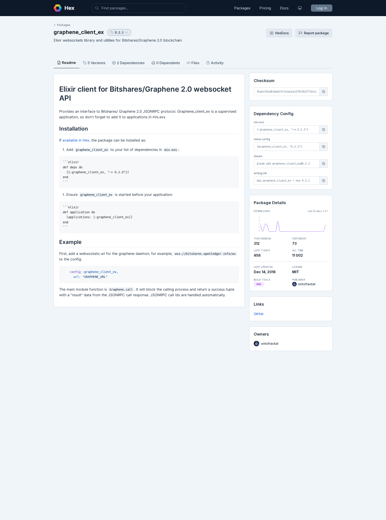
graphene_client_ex (79, 32)
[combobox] (139, 8)
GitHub (259, 314)
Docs (284, 8)
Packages (242, 8)
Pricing (265, 8)
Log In (321, 8)
